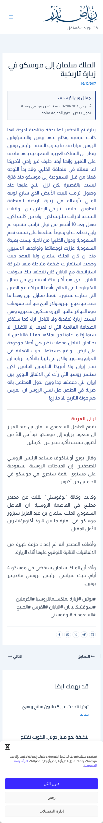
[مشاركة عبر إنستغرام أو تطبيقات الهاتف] (92, 634)
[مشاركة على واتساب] (67, 634)
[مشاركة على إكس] (75, 634)
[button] (7, 746)
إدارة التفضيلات (52, 811)
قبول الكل (52, 784)
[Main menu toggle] (11, 17)
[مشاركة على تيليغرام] (84, 634)
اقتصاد (83, 715)
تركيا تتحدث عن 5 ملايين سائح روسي (55, 706)
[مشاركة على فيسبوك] (59, 634)
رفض (52, 797)
